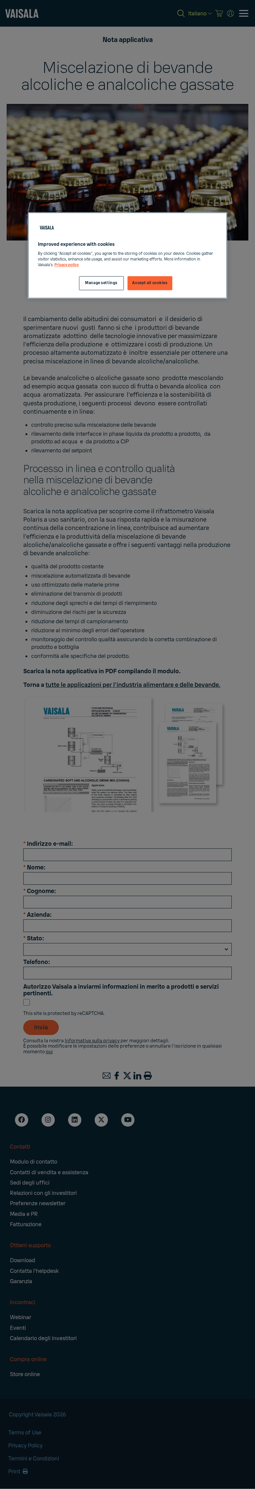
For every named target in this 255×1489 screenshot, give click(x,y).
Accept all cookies (149, 283)
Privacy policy (66, 264)
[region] (127, 255)
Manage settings (101, 283)
